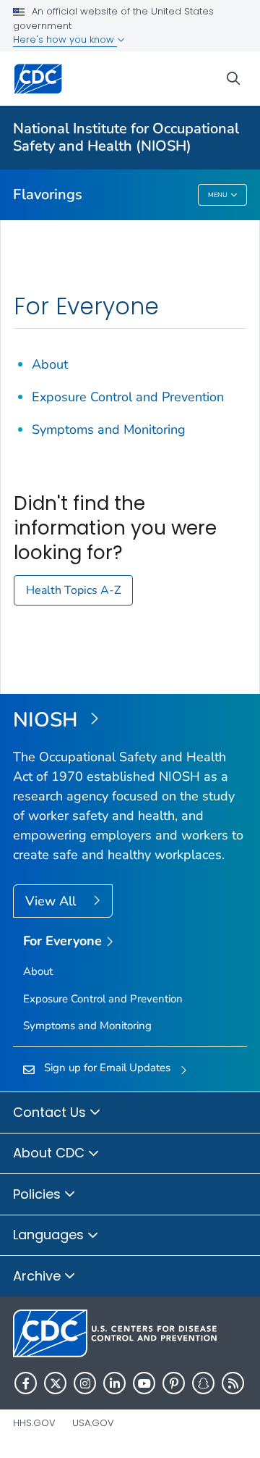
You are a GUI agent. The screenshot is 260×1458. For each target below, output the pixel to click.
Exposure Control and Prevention (128, 397)
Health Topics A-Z (73, 590)
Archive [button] (38, 1276)
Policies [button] (38, 1194)
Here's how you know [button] (65, 39)
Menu (218, 194)
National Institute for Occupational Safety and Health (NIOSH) (126, 137)
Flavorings (47, 194)
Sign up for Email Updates (107, 1067)
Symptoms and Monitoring (109, 429)
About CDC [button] (50, 1153)
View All (52, 901)
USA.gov (93, 1423)
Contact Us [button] (51, 1112)
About (50, 364)
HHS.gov (34, 1423)
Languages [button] (50, 1235)
